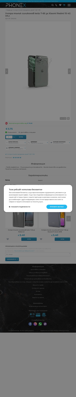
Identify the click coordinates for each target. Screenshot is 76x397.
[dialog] (38, 198)
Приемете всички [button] (57, 207)
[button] (19, 207)
